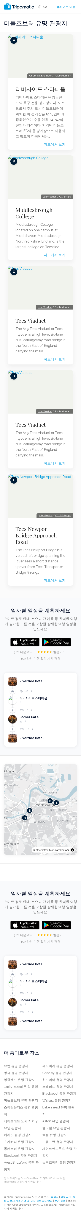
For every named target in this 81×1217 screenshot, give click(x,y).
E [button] (30, 810)
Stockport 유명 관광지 (20, 1156)
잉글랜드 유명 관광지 (19, 1080)
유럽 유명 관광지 (16, 1066)
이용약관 (65, 1196)
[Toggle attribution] (72, 850)
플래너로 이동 (65, 7)
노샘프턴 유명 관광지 (57, 1142)
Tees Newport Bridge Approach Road (36, 535)
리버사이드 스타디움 (40, 89)
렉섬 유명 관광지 (54, 1135)
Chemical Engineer (40, 75)
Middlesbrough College (34, 213)
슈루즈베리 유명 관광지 (59, 1162)
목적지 (55, 1196)
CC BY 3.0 (65, 196)
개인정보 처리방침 (41, 1200)
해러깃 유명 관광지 (18, 1135)
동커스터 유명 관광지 (19, 1149)
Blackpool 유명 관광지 (59, 1094)
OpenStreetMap (45, 850)
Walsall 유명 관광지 (56, 1100)
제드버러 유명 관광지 (57, 1066)
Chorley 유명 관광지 (57, 1073)
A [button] (56, 803)
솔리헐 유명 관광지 (56, 1128)
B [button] (50, 801)
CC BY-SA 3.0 (63, 515)
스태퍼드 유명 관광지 (57, 1087)
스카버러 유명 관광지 (19, 1142)
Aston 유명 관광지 (55, 1121)
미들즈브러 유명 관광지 (21, 1100)
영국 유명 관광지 (16, 1073)
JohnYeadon (50, 196)
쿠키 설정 (59, 1200)
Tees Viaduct (31, 320)
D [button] (25, 818)
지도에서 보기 (54, 144)
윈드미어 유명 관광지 (57, 1080)
